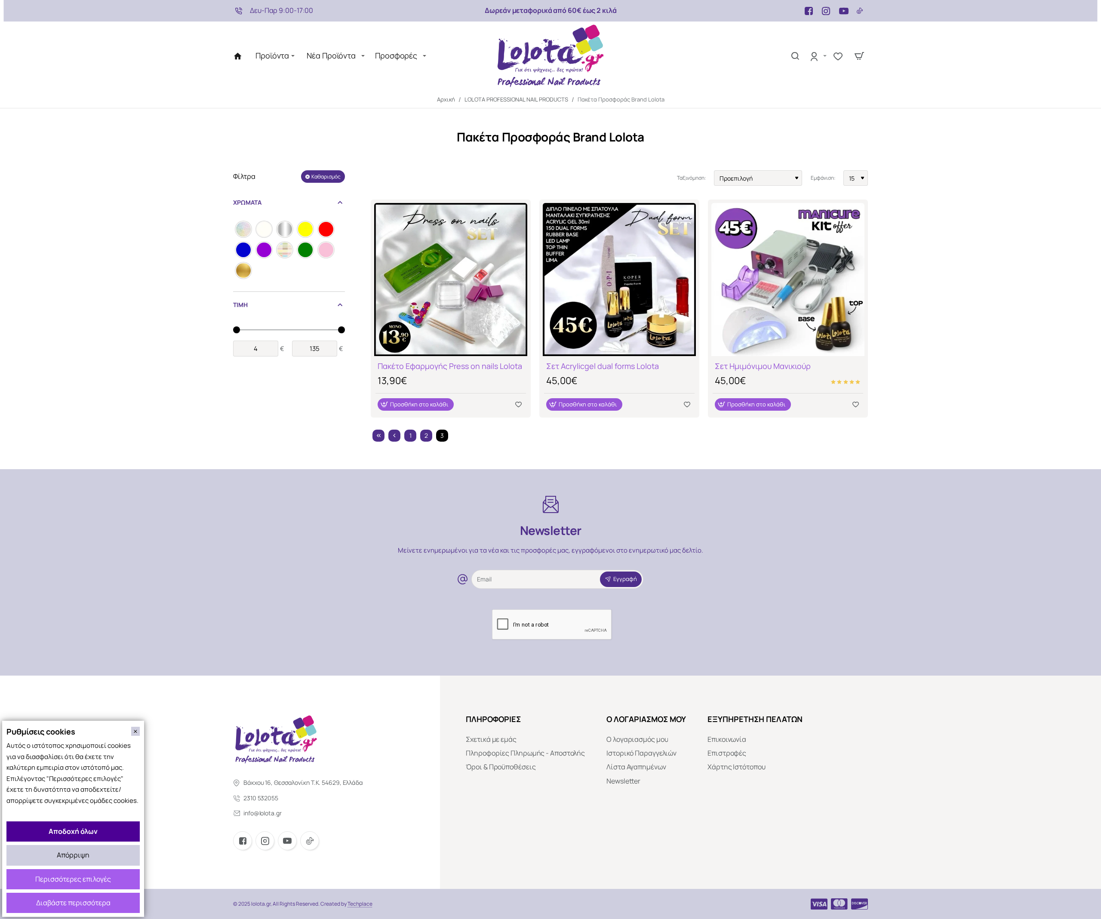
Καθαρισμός (326, 176)
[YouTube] (287, 840)
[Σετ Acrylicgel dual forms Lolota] (619, 279)
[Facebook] (242, 840)
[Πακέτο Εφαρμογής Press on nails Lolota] (450, 279)
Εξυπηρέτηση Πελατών (755, 719)
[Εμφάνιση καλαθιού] (859, 56)
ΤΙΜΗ (240, 305)
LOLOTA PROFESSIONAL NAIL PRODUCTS (516, 99)
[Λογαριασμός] (818, 56)
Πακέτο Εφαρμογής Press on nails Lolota (450, 366)
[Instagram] (264, 840)
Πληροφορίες (493, 719)
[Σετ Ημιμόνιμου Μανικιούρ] (787, 279)
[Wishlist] (839, 56)
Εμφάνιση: (823, 177)
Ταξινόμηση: (691, 177)
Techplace (360, 903)
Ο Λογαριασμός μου (646, 719)
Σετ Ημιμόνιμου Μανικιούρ (763, 366)
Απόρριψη (73, 855)
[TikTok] (309, 840)
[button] (416, 404)
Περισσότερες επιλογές (73, 879)
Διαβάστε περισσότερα (73, 902)
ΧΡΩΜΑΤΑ (247, 202)
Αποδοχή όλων (73, 831)
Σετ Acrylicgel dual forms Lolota (602, 366)
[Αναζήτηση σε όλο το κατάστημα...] (795, 56)
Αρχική (446, 99)
